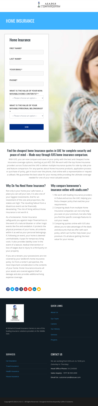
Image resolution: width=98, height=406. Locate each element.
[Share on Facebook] (8, 289)
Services (54, 334)
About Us (54, 312)
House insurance (12, 376)
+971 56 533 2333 (70, 373)
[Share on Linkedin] (30, 289)
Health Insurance (12, 371)
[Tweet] (12, 289)
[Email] (39, 289)
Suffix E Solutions (66, 402)
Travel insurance (12, 366)
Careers (54, 324)
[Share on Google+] (17, 289)
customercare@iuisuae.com (70, 377)
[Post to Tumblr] (21, 289)
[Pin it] (25, 289)
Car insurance (11, 361)
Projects (54, 340)
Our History (55, 329)
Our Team (55, 319)
